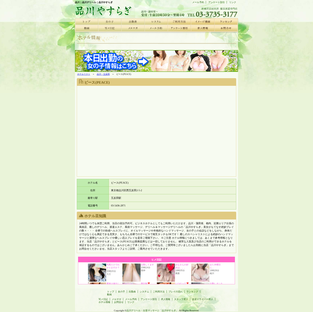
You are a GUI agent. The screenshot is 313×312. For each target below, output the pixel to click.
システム (156, 21)
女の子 (109, 21)
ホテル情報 (104, 302)
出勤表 (133, 21)
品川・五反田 (103, 74)
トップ (86, 21)
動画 (86, 28)
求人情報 (202, 28)
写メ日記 (109, 28)
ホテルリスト (83, 74)
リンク (232, 2)
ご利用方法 (179, 21)
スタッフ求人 (181, 299)
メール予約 (156, 28)
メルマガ (133, 28)
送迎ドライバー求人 (202, 299)
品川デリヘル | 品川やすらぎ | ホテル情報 (102, 10)
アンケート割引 (179, 28)
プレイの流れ (202, 21)
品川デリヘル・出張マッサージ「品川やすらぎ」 (152, 310)
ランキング (225, 21)
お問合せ (225, 28)
